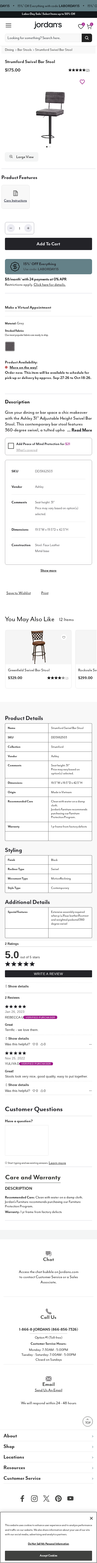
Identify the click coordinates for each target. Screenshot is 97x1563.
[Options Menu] (90, 1044)
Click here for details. (50, 284)
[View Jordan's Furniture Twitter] (45, 1498)
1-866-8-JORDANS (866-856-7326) (48, 1329)
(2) (88, 70)
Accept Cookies (48, 1555)
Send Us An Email (48, 1390)
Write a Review (48, 974)
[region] (48, 1537)
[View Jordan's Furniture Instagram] (33, 1498)
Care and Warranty (33, 1177)
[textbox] (26, 1140)
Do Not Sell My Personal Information (48, 1544)
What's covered (26, 450)
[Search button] (87, 38)
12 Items (66, 619)
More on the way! (23, 367)
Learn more (57, 1163)
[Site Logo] (48, 25)
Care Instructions (15, 201)
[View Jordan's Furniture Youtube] (69, 1498)
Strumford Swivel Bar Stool (53, 50)
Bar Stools (24, 50)
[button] (77, 70)
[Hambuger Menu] (10, 25)
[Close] (91, 1518)
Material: (14, 323)
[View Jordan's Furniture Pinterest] (57, 1498)
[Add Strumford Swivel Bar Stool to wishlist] (64, 637)
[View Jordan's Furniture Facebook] (21, 1498)
